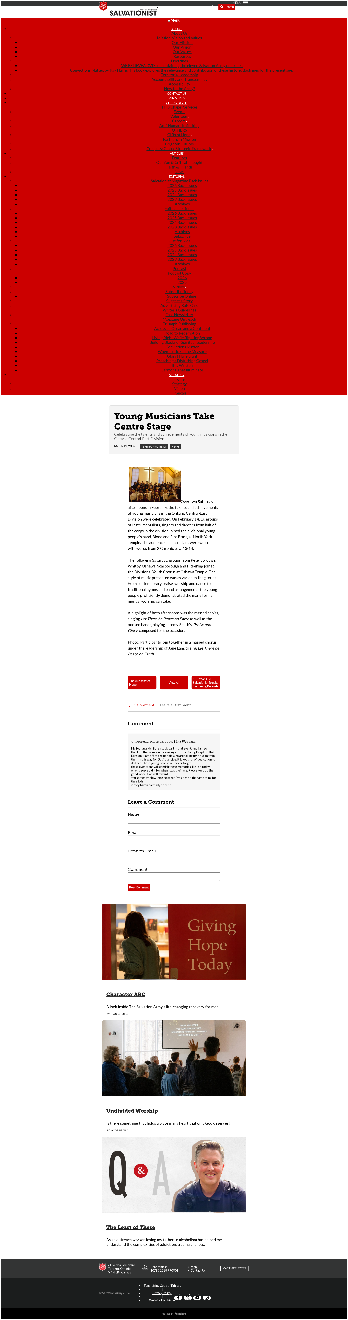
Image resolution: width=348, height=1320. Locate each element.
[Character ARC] (174, 977)
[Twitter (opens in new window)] (188, 1298)
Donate (204, 7)
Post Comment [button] (139, 887)
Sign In (190, 7)
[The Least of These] (174, 1210)
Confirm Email (142, 851)
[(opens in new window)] (145, 1268)
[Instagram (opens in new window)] (207, 1298)
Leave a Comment (175, 705)
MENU (237, 2)
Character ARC (125, 994)
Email (133, 832)
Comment (137, 869)
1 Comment (144, 705)
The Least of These (130, 1227)
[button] (142, 682)
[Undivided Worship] (174, 1094)
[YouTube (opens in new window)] (197, 1298)
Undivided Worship (132, 1111)
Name (133, 814)
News (175, 446)
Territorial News (154, 446)
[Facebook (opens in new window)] (178, 1298)
